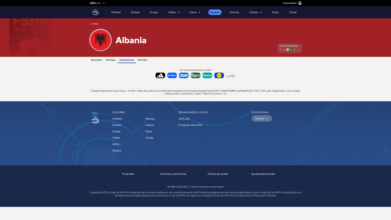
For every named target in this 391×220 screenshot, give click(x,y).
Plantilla (142, 60)
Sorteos (116, 125)
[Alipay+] (172, 75)
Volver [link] (95, 23)
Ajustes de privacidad (263, 174)
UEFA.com (184, 118)
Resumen (96, 60)
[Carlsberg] (196, 75)
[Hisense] (207, 75)
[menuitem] (117, 12)
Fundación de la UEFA (190, 125)
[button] (173, 12)
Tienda (149, 137)
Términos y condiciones (173, 174)
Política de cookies (218, 174)
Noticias (150, 118)
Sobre (148, 131)
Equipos (116, 150)
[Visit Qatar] (231, 75)
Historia (149, 125)
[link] (116, 12)
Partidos (111, 60)
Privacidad (128, 174)
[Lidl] (219, 75)
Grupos (116, 131)
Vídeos (116, 137)
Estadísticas (126, 60)
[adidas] (160, 75)
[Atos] (184, 75)
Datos (115, 144)
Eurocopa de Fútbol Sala (95, 12)
